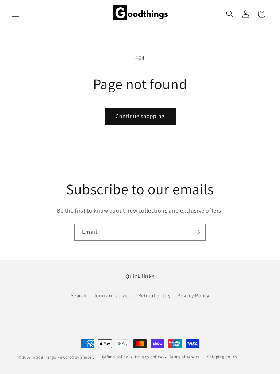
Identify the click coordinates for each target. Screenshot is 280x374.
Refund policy (154, 295)
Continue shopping (140, 115)
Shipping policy (222, 356)
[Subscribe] (197, 232)
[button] (15, 14)
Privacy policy (148, 356)
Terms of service (113, 295)
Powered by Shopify (76, 357)
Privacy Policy (193, 295)
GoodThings (45, 357)
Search (79, 295)
